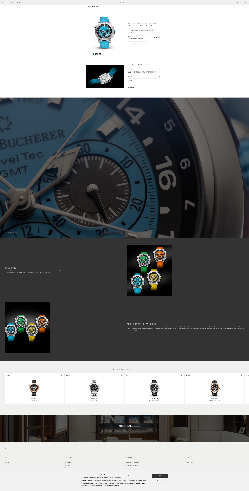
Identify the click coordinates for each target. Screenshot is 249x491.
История (67, 460)
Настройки (160, 480)
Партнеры (67, 465)
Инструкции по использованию (132, 462)
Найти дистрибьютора (138, 43)
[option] (105, 32)
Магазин (7, 462)
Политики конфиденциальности (122, 483)
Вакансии (186, 457)
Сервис (19, 2)
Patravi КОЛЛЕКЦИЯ (93, 6)
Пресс (185, 460)
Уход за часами (128, 460)
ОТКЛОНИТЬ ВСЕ (160, 485)
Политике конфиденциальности (114, 477)
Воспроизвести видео (11, 232)
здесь (134, 483)
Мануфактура (68, 462)
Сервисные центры (129, 467)
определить (121, 475)
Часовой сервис (128, 457)
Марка (12, 2)
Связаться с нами (188, 462)
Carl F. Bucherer (68, 457)
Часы (7, 2)
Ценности (67, 467)
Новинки (7, 460)
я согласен (160, 475)
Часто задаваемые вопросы (131, 465)
